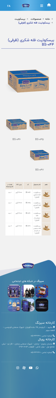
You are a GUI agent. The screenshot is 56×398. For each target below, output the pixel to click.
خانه (47, 19)
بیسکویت (20, 19)
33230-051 (36, 335)
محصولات (36, 19)
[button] (42, 5)
